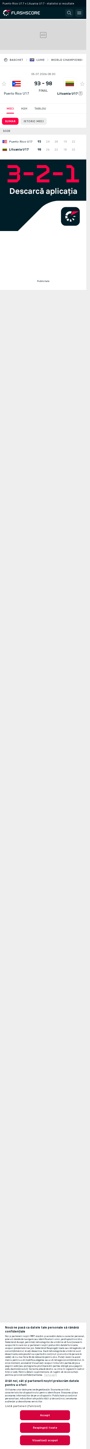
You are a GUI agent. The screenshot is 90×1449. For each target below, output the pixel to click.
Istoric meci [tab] (34, 121)
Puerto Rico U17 (16, 93)
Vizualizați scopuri (45, 1440)
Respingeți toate (45, 1427)
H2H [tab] (24, 108)
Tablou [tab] (40, 108)
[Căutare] (69, 13)
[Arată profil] (16, 83)
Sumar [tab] (10, 121)
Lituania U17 (67, 93)
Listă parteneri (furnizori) (23, 1406)
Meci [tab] (10, 108)
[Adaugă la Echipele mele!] (4, 84)
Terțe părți (50, 1374)
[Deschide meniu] (79, 13)
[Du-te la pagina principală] (25, 13)
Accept (45, 1415)
